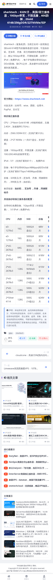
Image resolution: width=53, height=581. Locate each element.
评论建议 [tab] (41, 36)
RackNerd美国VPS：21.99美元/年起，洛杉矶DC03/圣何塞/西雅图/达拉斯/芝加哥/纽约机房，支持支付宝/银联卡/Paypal (32, 545)
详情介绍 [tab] (11, 36)
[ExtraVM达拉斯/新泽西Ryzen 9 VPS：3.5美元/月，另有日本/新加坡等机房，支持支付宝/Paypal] (14, 390)
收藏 (33, 338)
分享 (23, 338)
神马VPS (10, 339)
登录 (43, 4)
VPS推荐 (27, 27)
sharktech (19, 333)
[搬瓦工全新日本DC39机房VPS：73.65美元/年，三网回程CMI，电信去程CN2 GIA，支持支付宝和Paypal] (39, 422)
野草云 (29, 565)
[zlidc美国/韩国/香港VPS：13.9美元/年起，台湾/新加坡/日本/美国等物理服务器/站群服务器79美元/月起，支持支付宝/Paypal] (14, 422)
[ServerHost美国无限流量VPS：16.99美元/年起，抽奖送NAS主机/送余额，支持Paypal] (9, 514)
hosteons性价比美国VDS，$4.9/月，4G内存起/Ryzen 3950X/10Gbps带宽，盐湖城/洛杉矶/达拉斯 (32, 504)
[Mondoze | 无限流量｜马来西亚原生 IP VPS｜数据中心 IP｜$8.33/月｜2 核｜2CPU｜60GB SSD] (9, 534)
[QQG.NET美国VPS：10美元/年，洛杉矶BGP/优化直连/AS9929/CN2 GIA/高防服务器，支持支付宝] (9, 524)
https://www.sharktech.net (30, 98)
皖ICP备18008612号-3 (15, 571)
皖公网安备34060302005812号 (35, 571)
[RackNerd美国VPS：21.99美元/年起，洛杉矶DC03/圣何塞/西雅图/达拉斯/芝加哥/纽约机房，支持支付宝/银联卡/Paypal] (9, 544)
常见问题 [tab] (26, 36)
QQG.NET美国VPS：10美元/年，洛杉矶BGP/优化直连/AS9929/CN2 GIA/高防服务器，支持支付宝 (32, 524)
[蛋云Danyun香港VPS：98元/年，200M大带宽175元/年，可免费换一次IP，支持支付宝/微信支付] (9, 554)
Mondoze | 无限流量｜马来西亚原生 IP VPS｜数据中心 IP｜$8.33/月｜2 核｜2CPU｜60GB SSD (32, 534)
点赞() (44, 338)
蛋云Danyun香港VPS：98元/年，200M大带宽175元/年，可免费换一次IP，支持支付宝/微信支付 (32, 553)
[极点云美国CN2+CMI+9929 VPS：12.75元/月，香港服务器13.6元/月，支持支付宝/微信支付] (39, 390)
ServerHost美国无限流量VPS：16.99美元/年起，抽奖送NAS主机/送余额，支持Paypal (32, 514)
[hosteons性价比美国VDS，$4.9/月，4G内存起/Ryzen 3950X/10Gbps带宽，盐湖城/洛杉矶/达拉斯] (9, 504)
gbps (11, 333)
